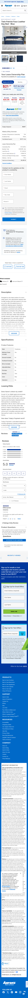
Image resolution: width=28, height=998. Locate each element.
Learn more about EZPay (12, 115)
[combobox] (14, 10)
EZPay (4, 703)
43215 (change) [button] (21, 76)
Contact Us (5, 701)
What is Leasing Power (8, 714)
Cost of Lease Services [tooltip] (8, 153)
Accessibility (5, 722)
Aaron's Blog (5, 747)
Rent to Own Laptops (7, 686)
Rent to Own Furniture (8, 680)
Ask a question (15, 435)
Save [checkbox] (26, 27)
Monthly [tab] (20, 82)
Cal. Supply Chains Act (8, 726)
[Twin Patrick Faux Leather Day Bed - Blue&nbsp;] (5, 58)
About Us (4, 745)
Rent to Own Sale (6, 688)
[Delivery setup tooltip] (7, 281)
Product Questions (8, 527)
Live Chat (4, 707)
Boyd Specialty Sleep (8, 19)
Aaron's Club (5, 697)
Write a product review (17, 433)
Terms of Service (7, 615)
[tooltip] (8, 160)
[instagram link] (20, 992)
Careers (4, 754)
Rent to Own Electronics (8, 682)
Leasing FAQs (7, 386)
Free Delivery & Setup (7, 728)
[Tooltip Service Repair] (22, 281)
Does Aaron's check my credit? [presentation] (11, 391)
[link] (8, 68)
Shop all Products (6, 691)
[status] (14, 572)
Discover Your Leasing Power (10, 716)
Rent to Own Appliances (8, 684)
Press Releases (6, 758)
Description (6, 292)
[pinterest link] (12, 992)
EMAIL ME (14, 611)
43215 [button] (18, 252)
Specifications (7, 340)
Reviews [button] (11, 434)
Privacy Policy (8, 212)
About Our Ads (6, 752)
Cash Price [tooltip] (5, 151)
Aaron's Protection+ (7, 699)
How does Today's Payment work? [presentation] (13, 418)
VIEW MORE (14, 333)
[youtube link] (16, 992)
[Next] (27, 558)
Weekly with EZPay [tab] (8, 82)
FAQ (3, 705)
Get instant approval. (14, 1)
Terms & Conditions (7, 163)
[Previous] (1, 558)
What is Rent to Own (7, 712)
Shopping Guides (6, 724)
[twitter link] (8, 992)
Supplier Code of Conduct (9, 737)
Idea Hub (4, 731)
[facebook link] (3, 992)
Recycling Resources (7, 735)
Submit (13, 219)
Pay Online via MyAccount (9, 710)
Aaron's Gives (5, 750)
